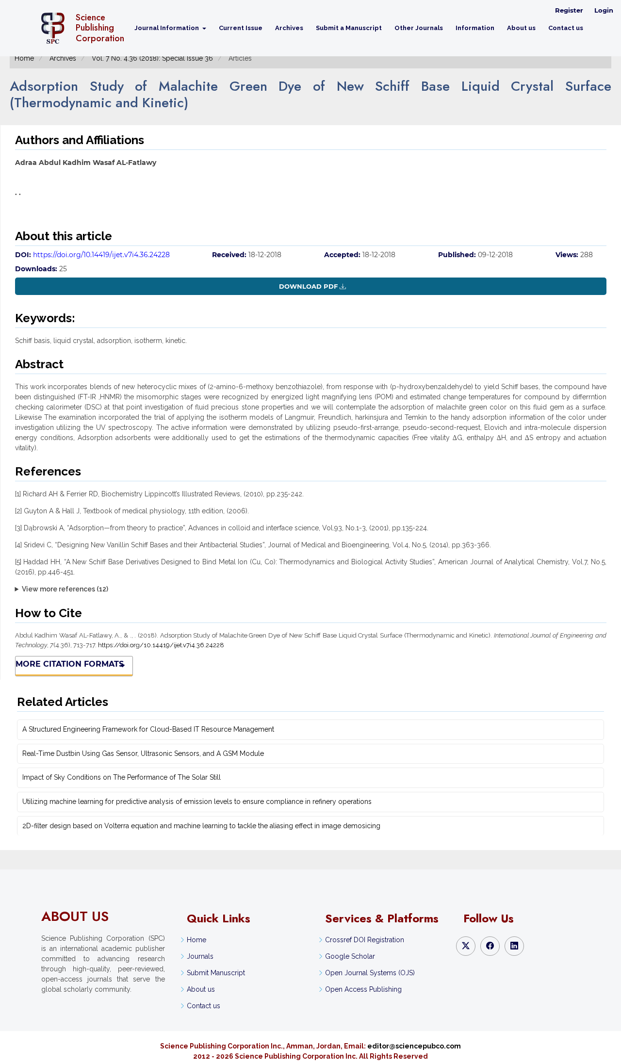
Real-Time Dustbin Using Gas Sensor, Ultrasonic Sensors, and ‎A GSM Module (143, 753)
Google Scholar (350, 956)
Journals (200, 956)
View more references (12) (65, 589)
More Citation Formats (70, 664)
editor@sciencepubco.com (414, 1046)
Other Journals (418, 28)
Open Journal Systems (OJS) (370, 972)
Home (24, 58)
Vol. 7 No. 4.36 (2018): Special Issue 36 (152, 58)
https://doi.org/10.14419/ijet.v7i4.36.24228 (101, 254)
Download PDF (308, 286)
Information (475, 28)
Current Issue (240, 28)
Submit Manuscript (216, 972)
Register (569, 10)
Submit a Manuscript (349, 28)
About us (521, 28)
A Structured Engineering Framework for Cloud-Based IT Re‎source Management (148, 729)
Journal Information (167, 28)
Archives (289, 28)
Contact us (565, 28)
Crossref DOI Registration (364, 939)
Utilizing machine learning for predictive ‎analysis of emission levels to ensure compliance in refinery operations (197, 801)
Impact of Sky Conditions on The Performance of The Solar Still (121, 777)
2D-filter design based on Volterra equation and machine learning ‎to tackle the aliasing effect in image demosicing (201, 826)
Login (603, 10)
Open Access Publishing (363, 989)
